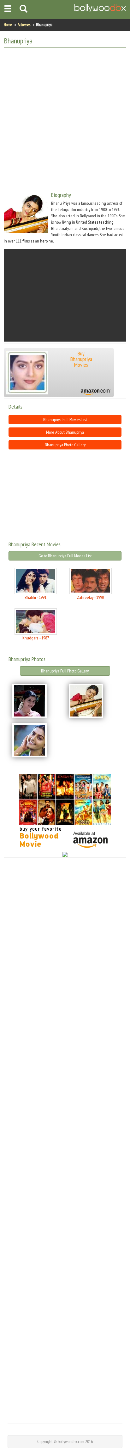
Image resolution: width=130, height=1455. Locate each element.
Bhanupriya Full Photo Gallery (65, 671)
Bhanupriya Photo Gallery (65, 445)
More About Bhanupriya (65, 432)
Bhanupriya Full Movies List (65, 419)
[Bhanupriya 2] (93, 701)
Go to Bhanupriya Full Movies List (65, 556)
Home (8, 24)
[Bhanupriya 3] (37, 740)
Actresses (24, 24)
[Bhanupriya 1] (37, 701)
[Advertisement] (65, 117)
